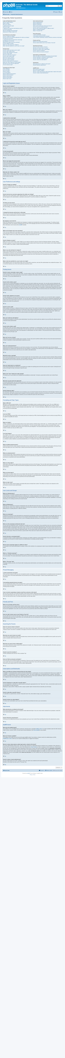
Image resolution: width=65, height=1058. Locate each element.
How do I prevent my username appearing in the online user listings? (16, 37)
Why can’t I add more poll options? (9, 54)
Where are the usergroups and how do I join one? (42, 25)
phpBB (20, 224)
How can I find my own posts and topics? (41, 51)
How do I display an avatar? (8, 43)
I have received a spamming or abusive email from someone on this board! (47, 37)
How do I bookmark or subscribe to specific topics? (43, 57)
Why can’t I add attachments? (8, 58)
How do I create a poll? (7, 53)
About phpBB (36, 730)
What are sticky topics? (7, 76)
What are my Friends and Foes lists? (40, 41)
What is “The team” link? (37, 30)
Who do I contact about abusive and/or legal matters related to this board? (47, 71)
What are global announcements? (9, 73)
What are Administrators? (38, 22)
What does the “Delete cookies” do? (10, 31)
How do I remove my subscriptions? (40, 59)
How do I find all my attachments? (39, 65)
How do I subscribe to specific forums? (40, 58)
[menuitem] (10, 12)
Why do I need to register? (8, 22)
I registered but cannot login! (8, 25)
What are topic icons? (7, 78)
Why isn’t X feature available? (38, 70)
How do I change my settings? (9, 36)
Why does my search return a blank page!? (41, 49)
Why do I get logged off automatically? (10, 30)
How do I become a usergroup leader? (40, 27)
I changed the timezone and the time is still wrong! (12, 39)
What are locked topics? (7, 77)
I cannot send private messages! (39, 34)
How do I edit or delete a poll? (8, 56)
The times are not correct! (8, 38)
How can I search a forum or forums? (40, 46)
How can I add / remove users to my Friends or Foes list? (44, 42)
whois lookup (34, 747)
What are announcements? (8, 74)
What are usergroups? (37, 24)
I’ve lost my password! (7, 29)
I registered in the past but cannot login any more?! (12, 28)
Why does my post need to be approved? (11, 63)
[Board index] (9, 5)
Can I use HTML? (6, 70)
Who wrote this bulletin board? (39, 69)
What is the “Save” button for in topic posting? (11, 62)
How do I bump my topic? (8, 64)
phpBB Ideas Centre (7, 738)
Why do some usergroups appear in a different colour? (43, 28)
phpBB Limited (39, 728)
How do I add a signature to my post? (10, 52)
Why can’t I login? (6, 27)
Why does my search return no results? (40, 48)
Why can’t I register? (7, 24)
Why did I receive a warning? (8, 59)
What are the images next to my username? (11, 42)
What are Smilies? (6, 71)
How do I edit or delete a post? (9, 51)
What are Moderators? (37, 23)
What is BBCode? (6, 68)
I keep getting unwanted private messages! (41, 36)
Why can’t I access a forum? (8, 57)
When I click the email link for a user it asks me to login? (13, 45)
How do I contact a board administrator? (40, 72)
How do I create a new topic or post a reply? (11, 50)
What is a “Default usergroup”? (39, 29)
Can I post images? (6, 72)
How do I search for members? (39, 50)
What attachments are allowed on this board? (41, 63)
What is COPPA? (6, 23)
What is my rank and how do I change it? (11, 44)
